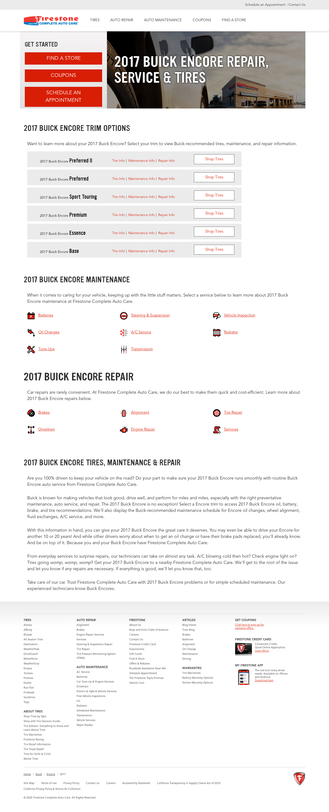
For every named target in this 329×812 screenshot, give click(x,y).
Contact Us (297, 5)
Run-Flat (29, 688)
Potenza (28, 678)
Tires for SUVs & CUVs (37, 754)
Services (81, 639)
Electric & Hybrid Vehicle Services (97, 691)
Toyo (26, 702)
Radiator (82, 706)
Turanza (28, 673)
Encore (51, 774)
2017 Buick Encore (66, 161)
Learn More (262, 651)
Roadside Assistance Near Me (147, 668)
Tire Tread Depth (34, 749)
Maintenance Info (141, 160)
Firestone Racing (34, 739)
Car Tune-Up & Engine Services (95, 682)
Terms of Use (49, 783)
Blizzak (28, 635)
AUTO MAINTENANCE (163, 20)
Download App (264, 680)
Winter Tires (31, 759)
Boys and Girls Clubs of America (148, 630)
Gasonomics (136, 649)
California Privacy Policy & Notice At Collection (52, 789)
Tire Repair (83, 649)
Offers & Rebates (139, 664)
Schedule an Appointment (265, 5)
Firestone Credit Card (142, 644)
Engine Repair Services (90, 635)
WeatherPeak (31, 649)
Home (27, 774)
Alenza (28, 625)
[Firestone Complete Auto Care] (51, 20)
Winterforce (31, 659)
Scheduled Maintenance (91, 711)
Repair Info (166, 160)
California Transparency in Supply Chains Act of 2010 (188, 783)
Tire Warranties (33, 735)
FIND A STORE (234, 20)
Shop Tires (214, 159)
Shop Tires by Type (35, 716)
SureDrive (29, 697)
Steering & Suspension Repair (94, 644)
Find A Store (63, 58)
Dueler (28, 683)
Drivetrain (82, 686)
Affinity (28, 630)
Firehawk (29, 692)
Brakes (81, 630)
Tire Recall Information (37, 744)
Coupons (63, 75)
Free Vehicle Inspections (91, 696)
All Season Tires (33, 639)
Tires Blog (188, 630)
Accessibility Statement (136, 783)
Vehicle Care (136, 683)
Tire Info (118, 160)
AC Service (83, 672)
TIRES (94, 20)
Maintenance (190, 654)
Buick (39, 774)
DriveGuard (31, 654)
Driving (186, 659)
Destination (31, 644)
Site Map (29, 783)
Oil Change (189, 649)
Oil (78, 701)
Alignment (83, 625)
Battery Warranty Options (197, 678)
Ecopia (28, 668)
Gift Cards (135, 654)
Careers (134, 635)
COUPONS (202, 20)
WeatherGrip (31, 664)
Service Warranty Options (197, 683)
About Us (135, 625)
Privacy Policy (71, 783)
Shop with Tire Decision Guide (42, 721)
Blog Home (189, 625)
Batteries (82, 677)
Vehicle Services (86, 720)
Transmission (84, 715)
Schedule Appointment (143, 673)
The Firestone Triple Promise (146, 678)
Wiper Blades (85, 725)
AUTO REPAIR (121, 20)
